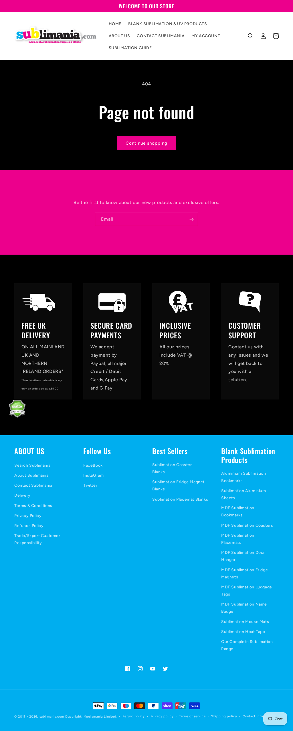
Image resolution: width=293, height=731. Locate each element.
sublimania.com (51, 716)
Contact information (259, 716)
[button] (250, 36)
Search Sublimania (32, 465)
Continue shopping (146, 143)
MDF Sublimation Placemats (237, 539)
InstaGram (93, 475)
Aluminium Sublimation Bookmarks (243, 477)
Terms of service (192, 716)
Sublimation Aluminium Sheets (243, 494)
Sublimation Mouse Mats (245, 621)
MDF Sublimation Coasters (247, 525)
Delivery (22, 495)
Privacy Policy (27, 515)
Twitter (90, 485)
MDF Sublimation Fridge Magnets (244, 574)
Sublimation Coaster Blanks (172, 468)
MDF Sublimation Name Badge (244, 608)
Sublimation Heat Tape (243, 631)
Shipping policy (224, 716)
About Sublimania (31, 475)
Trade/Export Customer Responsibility (37, 539)
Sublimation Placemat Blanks (180, 499)
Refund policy (133, 716)
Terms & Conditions (33, 505)
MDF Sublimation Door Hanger (243, 556)
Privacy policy (162, 716)
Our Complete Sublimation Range (247, 645)
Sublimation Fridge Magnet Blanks (178, 486)
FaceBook (93, 465)
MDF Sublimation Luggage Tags (246, 591)
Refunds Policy (28, 525)
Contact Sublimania (33, 485)
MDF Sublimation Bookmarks (237, 512)
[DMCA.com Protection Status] (13, 416)
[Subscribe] (191, 219)
